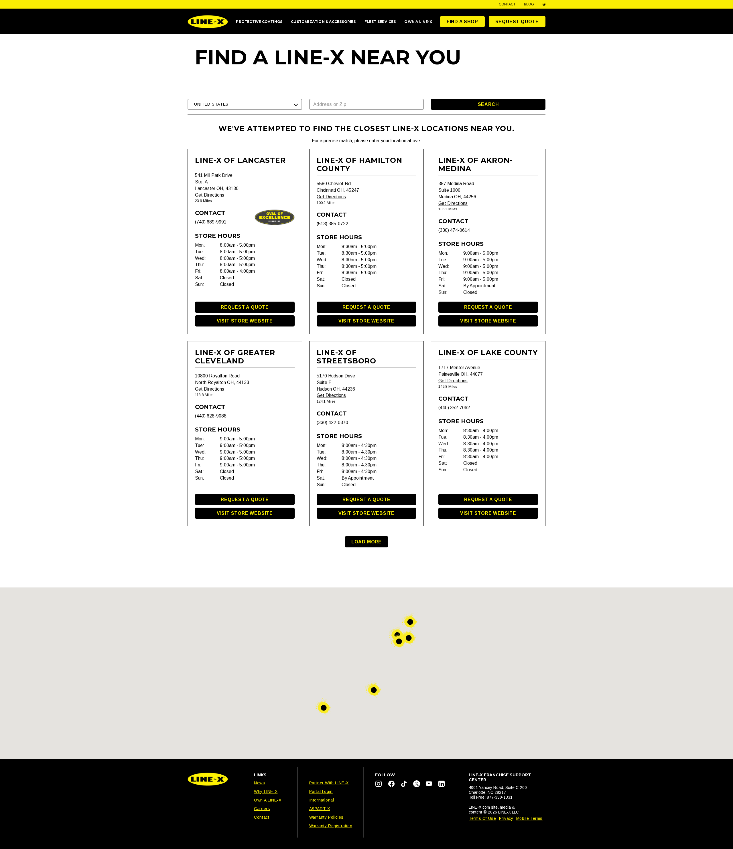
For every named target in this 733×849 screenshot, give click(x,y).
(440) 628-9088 (210, 415)
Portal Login (321, 791)
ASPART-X (319, 808)
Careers (262, 808)
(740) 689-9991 (210, 221)
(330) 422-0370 (332, 422)
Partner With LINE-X (329, 783)
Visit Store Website (245, 320)
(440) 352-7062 (454, 407)
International (321, 800)
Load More (366, 541)
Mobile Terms (529, 818)
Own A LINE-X (267, 800)
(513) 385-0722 (332, 223)
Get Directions (209, 195)
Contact (507, 4)
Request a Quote (245, 307)
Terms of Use (482, 818)
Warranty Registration (330, 826)
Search (488, 104)
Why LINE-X (265, 791)
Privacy (506, 818)
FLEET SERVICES (380, 21)
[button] (245, 104)
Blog (529, 4)
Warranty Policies (326, 817)
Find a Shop (462, 21)
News (259, 783)
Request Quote (517, 21)
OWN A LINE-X (418, 21)
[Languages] (544, 4)
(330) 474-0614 (454, 230)
